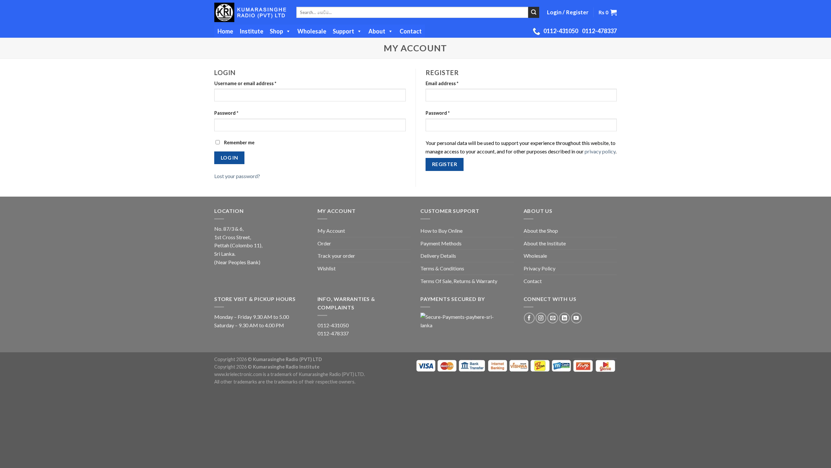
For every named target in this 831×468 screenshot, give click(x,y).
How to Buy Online (441, 231)
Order (324, 243)
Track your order (336, 256)
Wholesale (311, 31)
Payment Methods (441, 243)
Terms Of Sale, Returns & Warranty (458, 281)
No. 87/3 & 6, (228, 229)
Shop (276, 31)
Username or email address (245, 83)
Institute (251, 31)
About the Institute (545, 243)
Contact (411, 31)
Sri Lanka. (224, 254)
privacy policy (600, 151)
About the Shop (541, 231)
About (376, 31)
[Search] (533, 12)
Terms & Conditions (442, 268)
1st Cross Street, (232, 237)
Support (343, 31)
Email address (442, 83)
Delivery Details (438, 256)
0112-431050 (560, 30)
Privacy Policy (539, 268)
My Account (331, 231)
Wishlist (326, 268)
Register (444, 164)
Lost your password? (237, 176)
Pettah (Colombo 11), (238, 245)
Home (225, 31)
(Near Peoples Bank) (237, 262)
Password (226, 113)
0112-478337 (599, 30)
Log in (229, 158)
